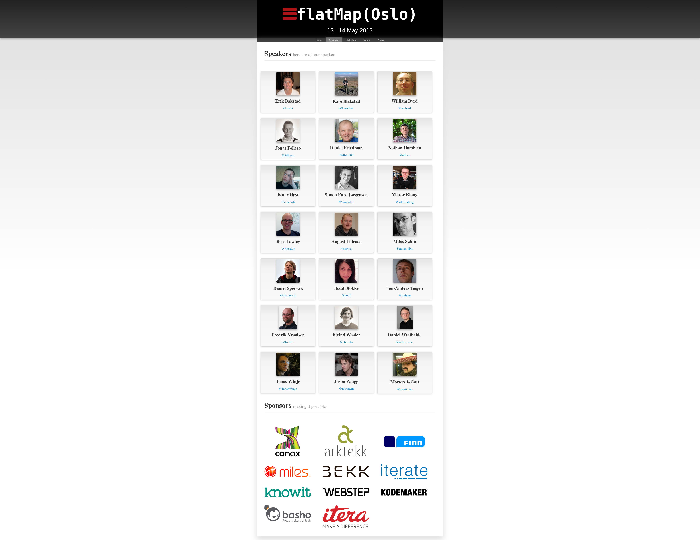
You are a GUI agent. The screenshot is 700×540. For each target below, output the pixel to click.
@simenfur (346, 202)
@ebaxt (288, 108)
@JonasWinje (288, 389)
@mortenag (404, 389)
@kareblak (346, 108)
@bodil (346, 295)
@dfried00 (346, 155)
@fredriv (288, 342)
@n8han (404, 155)
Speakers (334, 40)
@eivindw (346, 342)
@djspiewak (288, 295)
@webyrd (404, 108)
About (381, 40)
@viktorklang (405, 202)
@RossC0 (288, 248)
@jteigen (405, 295)
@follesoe (288, 155)
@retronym (346, 388)
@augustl (346, 248)
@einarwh (288, 202)
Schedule (351, 40)
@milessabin (404, 248)
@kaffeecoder (405, 342)
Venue (367, 40)
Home (318, 40)
